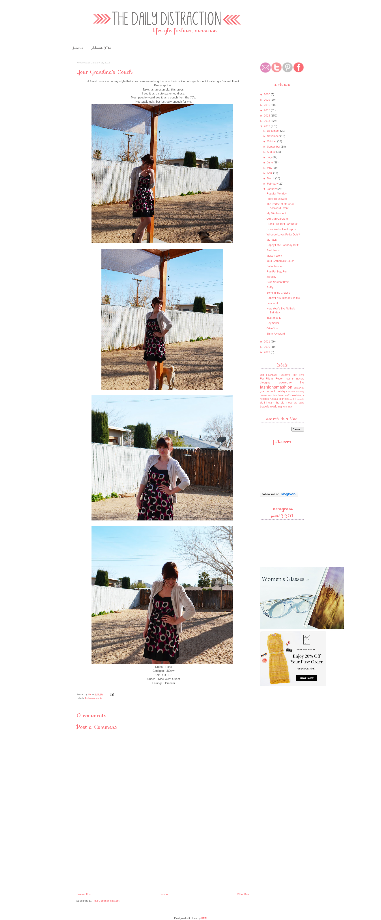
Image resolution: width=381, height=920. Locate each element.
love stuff (283, 395)
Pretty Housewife (277, 198)
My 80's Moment (276, 213)
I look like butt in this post (281, 229)
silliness (284, 398)
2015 (267, 110)
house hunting (296, 391)
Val (90, 694)
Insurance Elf (274, 317)
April (270, 173)
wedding (276, 406)
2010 (267, 346)
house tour (266, 395)
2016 (267, 105)
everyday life (291, 382)
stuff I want (267, 402)
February (272, 183)
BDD (204, 918)
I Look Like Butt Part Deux (282, 224)
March (271, 178)
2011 (267, 341)
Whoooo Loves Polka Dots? (283, 234)
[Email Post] (111, 694)
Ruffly (270, 287)
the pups (299, 402)
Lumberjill (272, 303)
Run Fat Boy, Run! (277, 271)
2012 (267, 126)
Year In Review (294, 378)
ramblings (297, 395)
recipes (264, 398)
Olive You (272, 328)
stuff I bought (296, 399)
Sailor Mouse (274, 266)
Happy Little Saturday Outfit (283, 245)
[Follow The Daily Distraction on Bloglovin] (279, 496)
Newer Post (84, 894)
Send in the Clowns (278, 292)
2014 (267, 115)
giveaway (299, 387)
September (274, 146)
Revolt (279, 378)
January (272, 189)
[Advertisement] (164, 857)
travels (264, 406)
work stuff (287, 406)
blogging (265, 382)
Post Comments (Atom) (106, 900)
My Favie (272, 239)
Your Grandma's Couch (280, 261)
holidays (282, 391)
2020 (267, 94)
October (272, 141)
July (270, 157)
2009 (267, 352)
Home (77, 48)
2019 (267, 99)
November (273, 136)
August (271, 152)
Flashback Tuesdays (278, 375)
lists (275, 395)
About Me (101, 48)
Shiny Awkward (276, 333)
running (274, 399)
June (270, 162)
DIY (262, 374)
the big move (284, 402)
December (273, 130)
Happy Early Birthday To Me (283, 298)
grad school (267, 391)
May (270, 167)
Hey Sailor (273, 323)
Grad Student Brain (278, 282)
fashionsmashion (94, 698)
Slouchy (271, 276)
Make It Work (274, 255)
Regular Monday (277, 193)
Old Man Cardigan (278, 218)
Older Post (243, 894)
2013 (267, 120)
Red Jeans (273, 250)
